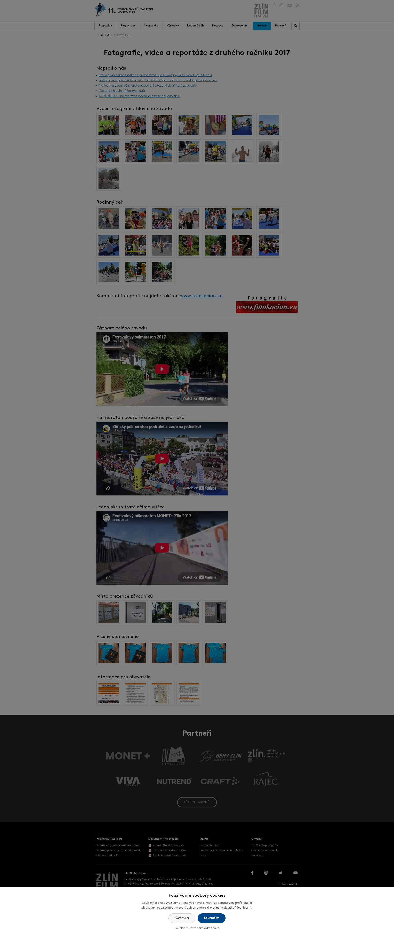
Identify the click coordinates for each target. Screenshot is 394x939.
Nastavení (182, 918)
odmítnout (211, 928)
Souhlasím (211, 918)
